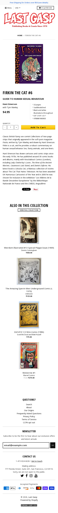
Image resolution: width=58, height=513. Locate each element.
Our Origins (29, 410)
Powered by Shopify (29, 500)
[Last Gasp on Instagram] (31, 475)
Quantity (6, 123)
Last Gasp (32, 497)
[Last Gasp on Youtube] (36, 475)
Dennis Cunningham (29, 250)
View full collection (29, 210)
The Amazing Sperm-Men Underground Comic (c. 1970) (29, 290)
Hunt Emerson (10, 104)
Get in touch (36, 461)
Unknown (29, 294)
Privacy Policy (29, 416)
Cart (46, 8)
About (29, 407)
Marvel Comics (29, 375)
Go (53, 445)
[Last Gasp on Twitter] (22, 475)
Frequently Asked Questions (29, 413)
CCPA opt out (29, 422)
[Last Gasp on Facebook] (27, 475)
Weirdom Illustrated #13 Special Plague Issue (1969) (29, 247)
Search (29, 404)
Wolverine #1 (29, 372)
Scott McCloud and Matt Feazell (29, 334)
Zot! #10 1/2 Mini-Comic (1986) (29, 332)
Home (19, 35)
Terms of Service (29, 419)
